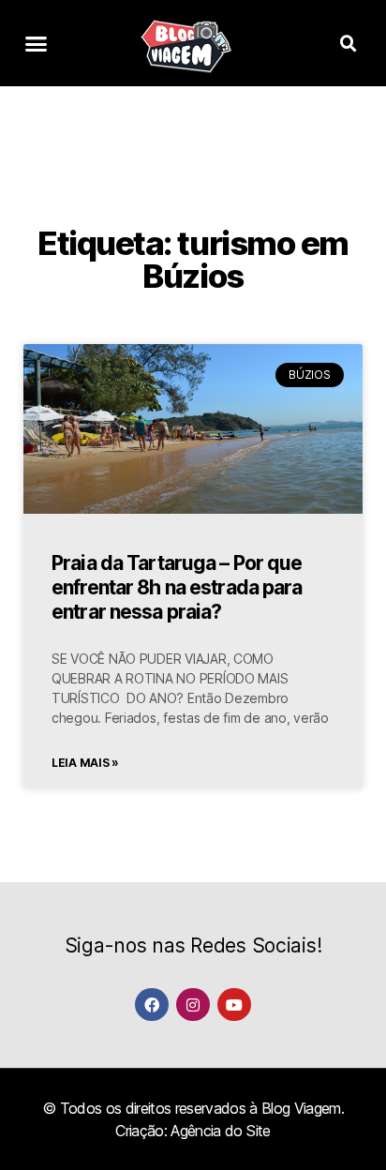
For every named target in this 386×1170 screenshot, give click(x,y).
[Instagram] (192, 1004)
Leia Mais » (85, 763)
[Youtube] (233, 1004)
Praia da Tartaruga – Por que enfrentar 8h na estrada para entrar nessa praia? (177, 587)
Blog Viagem (301, 1108)
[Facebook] (151, 1004)
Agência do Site (220, 1130)
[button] (36, 44)
